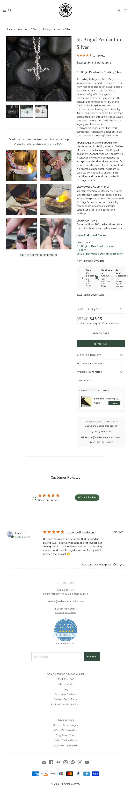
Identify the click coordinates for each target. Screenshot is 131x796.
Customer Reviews (65, 694)
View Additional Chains (91, 235)
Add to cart (100, 333)
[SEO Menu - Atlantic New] (4, 10)
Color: (80, 309)
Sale (35, 28)
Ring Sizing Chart (65, 735)
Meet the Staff (65, 679)
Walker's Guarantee (65, 730)
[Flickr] (58, 762)
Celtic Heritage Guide (65, 745)
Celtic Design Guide (65, 740)
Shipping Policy (65, 720)
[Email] (44, 762)
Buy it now (100, 344)
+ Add (114, 403)
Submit (91, 656)
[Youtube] (87, 762)
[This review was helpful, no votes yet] (114, 564)
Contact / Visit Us (65, 684)
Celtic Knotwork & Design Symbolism (100, 253)
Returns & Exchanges (65, 725)
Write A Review (87, 497)
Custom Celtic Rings (65, 699)
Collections (23, 28)
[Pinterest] (73, 762)
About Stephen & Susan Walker (65, 674)
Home (9, 28)
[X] (80, 762)
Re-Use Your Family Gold (65, 704)
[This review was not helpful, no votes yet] (121, 564)
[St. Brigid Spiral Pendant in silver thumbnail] (26, 111)
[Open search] (9, 10)
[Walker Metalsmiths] (65, 10)
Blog (65, 689)
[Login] (119, 10)
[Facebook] (51, 762)
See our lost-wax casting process (38, 254)
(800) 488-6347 (65, 590)
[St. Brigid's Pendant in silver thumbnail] (12, 111)
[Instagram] (65, 762)
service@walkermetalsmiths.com (65, 601)
